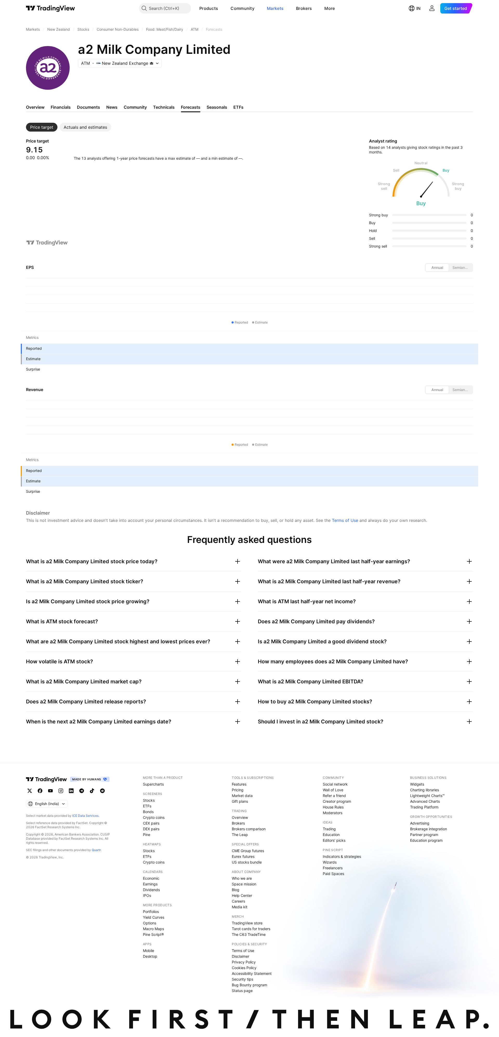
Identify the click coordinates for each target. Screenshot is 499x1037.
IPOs (147, 895)
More (329, 8)
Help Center (242, 895)
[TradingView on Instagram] (60, 790)
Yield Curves (153, 917)
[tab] (41, 127)
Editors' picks (334, 840)
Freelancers (333, 868)
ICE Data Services (85, 816)
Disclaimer (240, 956)
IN (418, 8)
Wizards (330, 862)
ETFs (147, 806)
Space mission (244, 884)
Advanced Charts (425, 801)
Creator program (337, 801)
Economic (151, 878)
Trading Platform (424, 807)
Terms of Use (345, 520)
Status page (242, 990)
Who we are (242, 878)
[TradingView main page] (50, 8)
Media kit (239, 907)
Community (242, 8)
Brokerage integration (428, 829)
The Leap (240, 834)
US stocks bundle (247, 862)
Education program (426, 840)
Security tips (242, 979)
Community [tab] (135, 107)
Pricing (238, 790)
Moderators (332, 813)
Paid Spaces (333, 873)
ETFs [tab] (238, 107)
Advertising (419, 823)
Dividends (151, 889)
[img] (151, 63)
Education (331, 834)
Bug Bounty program (249, 985)
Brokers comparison (249, 829)
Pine (146, 834)
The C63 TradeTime (249, 934)
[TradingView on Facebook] (40, 790)
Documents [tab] (88, 107)
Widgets (417, 784)
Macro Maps (153, 928)
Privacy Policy (244, 962)
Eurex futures (243, 856)
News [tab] (111, 107)
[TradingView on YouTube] (50, 790)
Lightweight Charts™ (427, 795)
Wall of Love (333, 790)
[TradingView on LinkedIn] (71, 790)
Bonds (148, 811)
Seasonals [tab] (217, 107)
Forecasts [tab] (190, 107)
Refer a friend (334, 795)
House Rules (333, 807)
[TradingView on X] (29, 790)
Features (239, 784)
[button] (222, 8)
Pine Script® (153, 934)
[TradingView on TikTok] (92, 790)
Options (149, 923)
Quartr (96, 850)
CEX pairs (151, 823)
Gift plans (240, 801)
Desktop (150, 956)
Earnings (150, 884)
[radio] (437, 267)
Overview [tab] (35, 107)
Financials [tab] (61, 107)
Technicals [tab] (164, 107)
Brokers (304, 8)
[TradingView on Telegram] (81, 790)
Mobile (148, 950)
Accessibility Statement (252, 973)
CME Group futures (248, 850)
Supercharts (153, 784)
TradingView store (247, 923)
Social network (335, 784)
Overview (240, 817)
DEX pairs (151, 829)
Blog (235, 889)
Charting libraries (424, 790)
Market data (242, 795)
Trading (329, 829)
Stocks (149, 800)
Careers (238, 901)
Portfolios (151, 911)
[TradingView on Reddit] (102, 790)
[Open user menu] (432, 8)
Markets (275, 8)
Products (208, 8)
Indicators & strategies (342, 856)
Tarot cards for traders (251, 928)
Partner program (424, 834)
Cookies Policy (244, 967)
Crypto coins (154, 817)
